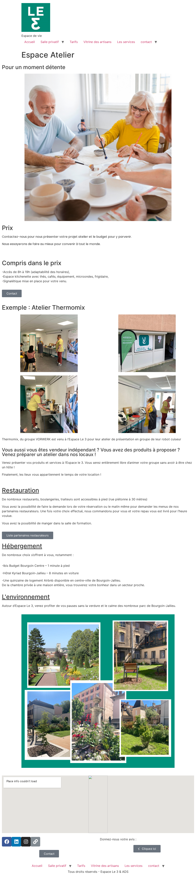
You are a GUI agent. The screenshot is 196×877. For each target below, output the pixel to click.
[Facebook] (6, 841)
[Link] (35, 841)
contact (146, 42)
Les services (126, 42)
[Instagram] (26, 841)
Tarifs (74, 42)
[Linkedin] (16, 841)
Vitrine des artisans (97, 42)
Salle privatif (50, 42)
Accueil (29, 42)
